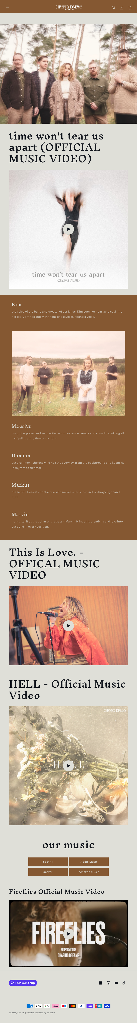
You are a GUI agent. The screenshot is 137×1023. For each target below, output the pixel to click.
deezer (48, 871)
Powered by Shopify (45, 1012)
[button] (7, 8)
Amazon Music (89, 871)
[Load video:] (68, 229)
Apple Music (89, 861)
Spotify (48, 861)
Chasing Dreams (26, 1012)
